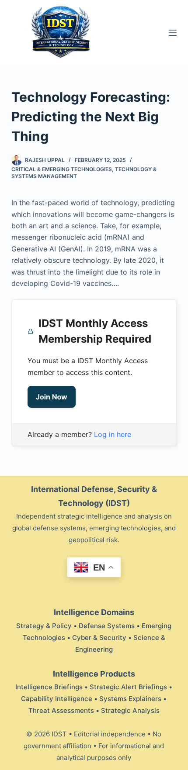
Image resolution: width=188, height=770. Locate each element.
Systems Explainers (130, 698)
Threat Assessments (61, 710)
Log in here (112, 434)
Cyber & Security (99, 637)
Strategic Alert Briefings (128, 687)
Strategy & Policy (44, 626)
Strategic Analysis (130, 710)
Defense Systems (107, 626)
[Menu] (173, 33)
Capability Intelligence (56, 698)
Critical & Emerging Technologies (61, 169)
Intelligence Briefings (49, 687)
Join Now (51, 396)
